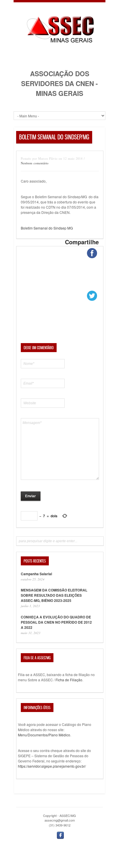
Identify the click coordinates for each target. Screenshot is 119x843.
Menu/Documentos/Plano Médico (44, 734)
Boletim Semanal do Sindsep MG (47, 227)
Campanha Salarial (36, 573)
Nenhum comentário (35, 163)
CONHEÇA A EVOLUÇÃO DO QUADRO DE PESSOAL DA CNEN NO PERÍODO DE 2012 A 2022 (56, 622)
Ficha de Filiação (68, 679)
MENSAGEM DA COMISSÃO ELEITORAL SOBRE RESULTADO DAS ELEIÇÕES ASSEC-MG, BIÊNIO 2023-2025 (54, 595)
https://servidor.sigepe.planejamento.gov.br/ (52, 766)
